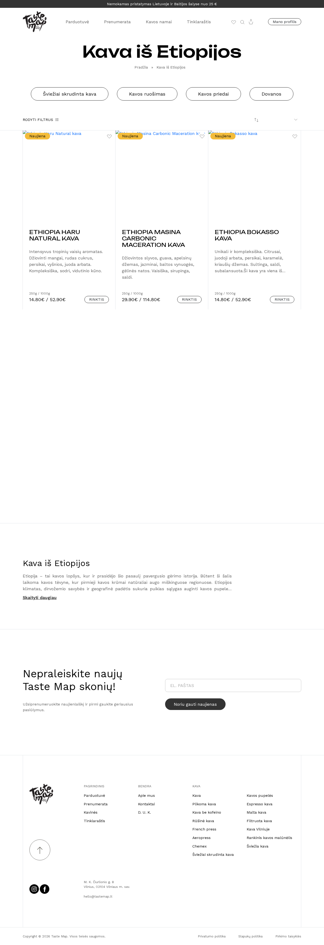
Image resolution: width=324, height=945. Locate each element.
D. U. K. (144, 812)
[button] (242, 21)
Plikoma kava (204, 804)
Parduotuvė (77, 21)
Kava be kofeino (206, 812)
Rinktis (96, 299)
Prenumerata (117, 21)
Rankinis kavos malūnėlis (269, 837)
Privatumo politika (212, 936)
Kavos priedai (213, 94)
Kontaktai (146, 804)
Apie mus (146, 795)
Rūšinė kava (203, 821)
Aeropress (201, 837)
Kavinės (90, 812)
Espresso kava (260, 804)
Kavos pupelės (260, 795)
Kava (196, 795)
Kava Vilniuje (258, 829)
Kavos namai (159, 21)
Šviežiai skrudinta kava (69, 94)
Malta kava (256, 812)
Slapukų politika (250, 936)
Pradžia (141, 67)
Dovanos (271, 94)
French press (204, 829)
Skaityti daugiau (40, 597)
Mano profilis (284, 21)
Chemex (199, 846)
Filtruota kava (259, 821)
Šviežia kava (257, 846)
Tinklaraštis (199, 21)
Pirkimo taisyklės (288, 936)
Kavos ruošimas (147, 94)
